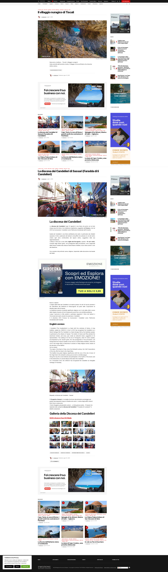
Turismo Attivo (115, 559)
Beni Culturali (64, 129)
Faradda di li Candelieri (65, 452)
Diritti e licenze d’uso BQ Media (60, 418)
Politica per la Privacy (99, 567)
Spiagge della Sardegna (90, 130)
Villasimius (95, 3)
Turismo (71, 130)
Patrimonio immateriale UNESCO (78, 452)
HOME (39, 3)
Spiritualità (100, 559)
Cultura (45, 129)
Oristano (57, 3)
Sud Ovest (92, 540)
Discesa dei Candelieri (54, 452)
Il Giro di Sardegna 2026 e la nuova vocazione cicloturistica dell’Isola (123, 50)
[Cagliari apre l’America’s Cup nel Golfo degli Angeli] (112, 41)
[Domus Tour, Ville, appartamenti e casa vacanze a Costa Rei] (120, 93)
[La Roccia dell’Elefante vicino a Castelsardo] (72, 147)
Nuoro (62, 3)
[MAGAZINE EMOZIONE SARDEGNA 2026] (120, 23)
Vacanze (101, 130)
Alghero (76, 3)
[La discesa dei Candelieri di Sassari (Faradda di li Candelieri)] (49, 122)
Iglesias (101, 3)
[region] (17, 562)
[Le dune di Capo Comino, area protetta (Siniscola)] (96, 147)
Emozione (49, 129)
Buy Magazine (126, 1)
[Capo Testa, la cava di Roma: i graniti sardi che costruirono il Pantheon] (72, 122)
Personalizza (9, 566)
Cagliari (51, 3)
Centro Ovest (41, 129)
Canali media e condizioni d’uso (110, 567)
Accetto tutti (25, 566)
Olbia (72, 3)
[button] (38, 1)
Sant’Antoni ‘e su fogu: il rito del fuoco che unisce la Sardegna (124, 77)
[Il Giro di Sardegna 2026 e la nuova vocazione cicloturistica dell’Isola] (112, 49)
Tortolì (89, 3)
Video (48, 130)
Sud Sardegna (97, 540)
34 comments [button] (55, 461)
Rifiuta (17, 566)
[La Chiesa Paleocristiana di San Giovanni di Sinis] (49, 147)
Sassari (67, 3)
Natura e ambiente (79, 129)
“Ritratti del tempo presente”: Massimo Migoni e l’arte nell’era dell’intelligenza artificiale (124, 68)
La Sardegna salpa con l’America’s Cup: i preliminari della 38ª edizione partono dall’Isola (124, 59)
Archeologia (40, 154)
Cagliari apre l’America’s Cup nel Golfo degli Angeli (123, 42)
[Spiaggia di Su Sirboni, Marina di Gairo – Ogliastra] (96, 122)
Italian (120, 567)
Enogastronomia (71, 559)
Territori (44, 130)
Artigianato (55, 559)
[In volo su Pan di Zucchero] (96, 532)
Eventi (53, 129)
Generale (56, 129)
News (39, 559)
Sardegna (40, 130)
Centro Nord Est (88, 154)
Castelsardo (83, 3)
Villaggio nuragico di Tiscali (55, 70)
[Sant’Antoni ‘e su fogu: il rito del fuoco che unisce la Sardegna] (112, 76)
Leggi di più (23, 563)
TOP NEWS (45, 3)
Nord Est (63, 130)
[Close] (30, 556)
